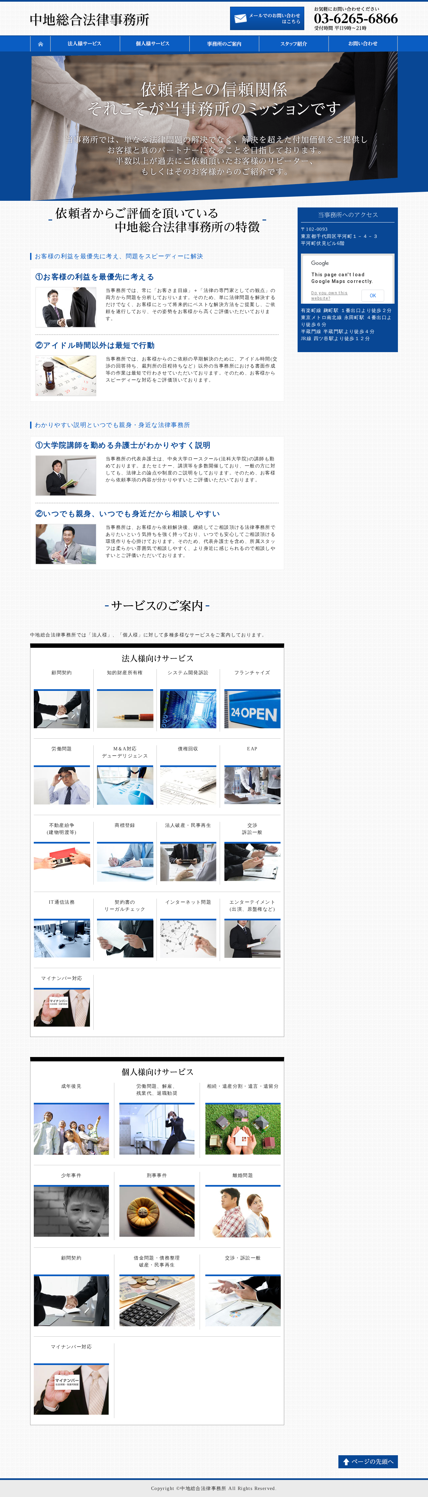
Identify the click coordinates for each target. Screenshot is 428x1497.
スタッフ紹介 (293, 43)
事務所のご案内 (224, 43)
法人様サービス (85, 43)
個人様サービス (154, 43)
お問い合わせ (363, 43)
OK (373, 295)
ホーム (40, 43)
